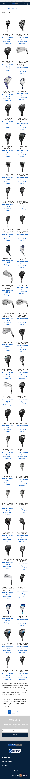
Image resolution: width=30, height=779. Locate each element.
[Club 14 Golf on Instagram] (17, 770)
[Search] (24, 3)
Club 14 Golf (16, 775)
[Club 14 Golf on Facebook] (15, 770)
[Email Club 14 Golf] (12, 770)
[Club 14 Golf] (15, 3)
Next (18, 712)
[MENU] (0, 3)
